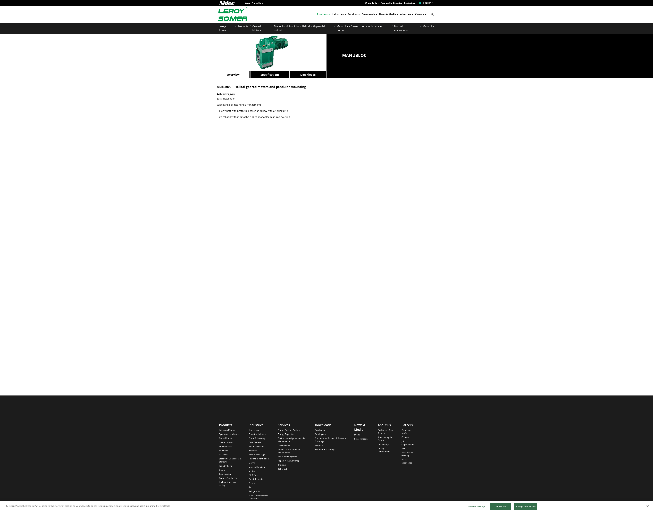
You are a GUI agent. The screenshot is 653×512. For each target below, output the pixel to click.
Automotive (254, 430)
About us (405, 14)
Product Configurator (391, 3)
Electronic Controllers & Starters (230, 460)
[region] (326, 506)
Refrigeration (255, 491)
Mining (252, 470)
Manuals (319, 445)
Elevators (253, 450)
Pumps (252, 483)
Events (357, 434)
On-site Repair (284, 445)
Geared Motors (226, 442)
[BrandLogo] (233, 14)
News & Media (387, 14)
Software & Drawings (325, 449)
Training (282, 464)
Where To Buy (372, 3)
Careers (419, 14)
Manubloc (428, 26)
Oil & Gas (253, 475)
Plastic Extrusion (256, 479)
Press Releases (361, 438)
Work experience (406, 461)
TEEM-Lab (282, 468)
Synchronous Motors (229, 434)
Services (352, 14)
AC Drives (223, 450)
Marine (252, 462)
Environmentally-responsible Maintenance (291, 440)
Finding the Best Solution (385, 432)
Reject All (501, 506)
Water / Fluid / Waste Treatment (258, 497)
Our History (383, 444)
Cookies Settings (476, 506)
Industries (338, 14)
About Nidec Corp (254, 3)
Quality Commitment (384, 450)
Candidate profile (406, 432)
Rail (250, 487)
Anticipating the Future (385, 439)
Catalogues (320, 434)
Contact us (409, 3)
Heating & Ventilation (259, 458)
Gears (222, 469)
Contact (405, 437)
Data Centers (255, 442)
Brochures (320, 430)
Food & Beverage (257, 454)
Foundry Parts (225, 465)
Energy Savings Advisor (289, 430)
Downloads (368, 14)
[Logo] (227, 3)
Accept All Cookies (525, 506)
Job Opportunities (407, 443)
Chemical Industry (257, 434)
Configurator (225, 474)
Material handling (257, 466)
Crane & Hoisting (257, 438)
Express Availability (228, 478)
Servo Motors (225, 446)
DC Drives (224, 454)
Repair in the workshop (288, 460)
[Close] (647, 506)
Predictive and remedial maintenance (289, 451)
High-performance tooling (228, 484)
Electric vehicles (256, 446)
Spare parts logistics (287, 456)
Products (322, 14)
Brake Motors (225, 438)
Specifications (270, 75)
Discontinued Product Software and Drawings (331, 440)
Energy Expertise (286, 434)
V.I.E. (403, 448)
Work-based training (407, 454)
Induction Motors (227, 430)
